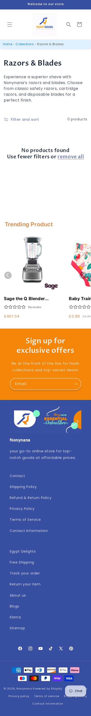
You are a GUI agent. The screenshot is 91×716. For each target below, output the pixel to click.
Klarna (15, 617)
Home (7, 44)
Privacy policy (18, 696)
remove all (71, 157)
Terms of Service (25, 519)
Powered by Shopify (47, 689)
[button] (9, 24)
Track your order (25, 573)
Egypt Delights (23, 551)
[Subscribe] (75, 384)
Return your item (25, 584)
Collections (25, 44)
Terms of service (46, 696)
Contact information (47, 704)
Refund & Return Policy (30, 497)
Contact (17, 475)
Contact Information (29, 530)
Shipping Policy (23, 486)
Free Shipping (22, 562)
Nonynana (24, 689)
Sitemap (17, 628)
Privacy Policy (22, 508)
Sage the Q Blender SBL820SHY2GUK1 (24, 299)
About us (18, 595)
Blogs (14, 606)
